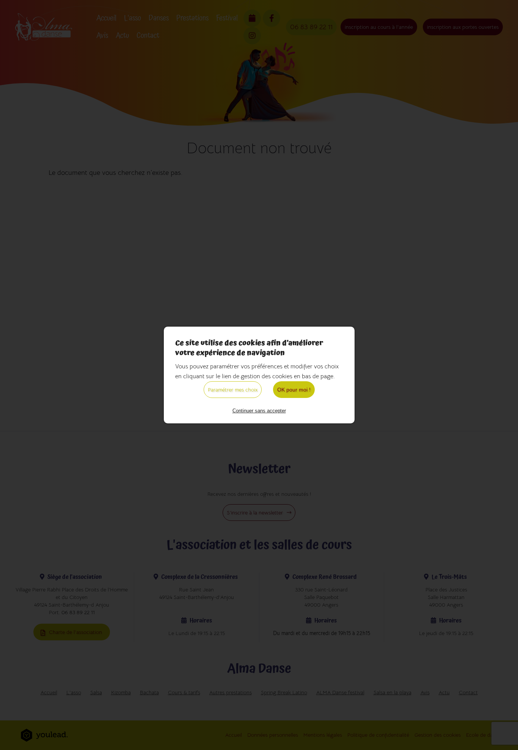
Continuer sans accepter (259, 411)
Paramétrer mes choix (232, 389)
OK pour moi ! (294, 390)
